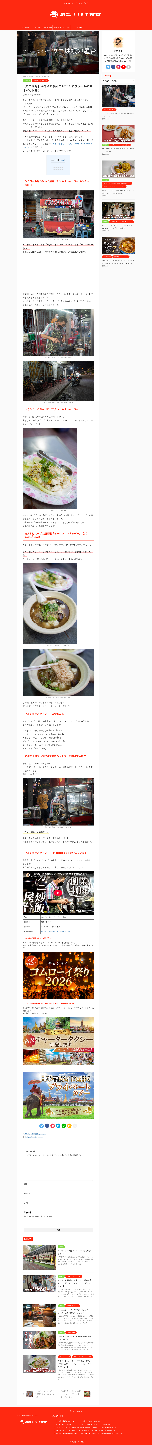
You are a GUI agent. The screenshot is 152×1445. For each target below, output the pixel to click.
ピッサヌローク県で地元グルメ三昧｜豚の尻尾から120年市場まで (77, 1427)
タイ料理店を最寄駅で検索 (43, 27)
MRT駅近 (27, 1134)
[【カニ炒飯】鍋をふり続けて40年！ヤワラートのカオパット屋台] (58, 1126)
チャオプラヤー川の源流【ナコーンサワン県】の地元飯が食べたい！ (78, 1424)
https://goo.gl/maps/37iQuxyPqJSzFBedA (56, 931)
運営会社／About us (76, 1411)
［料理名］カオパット (38, 1134)
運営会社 (79, 27)
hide (62, 159)
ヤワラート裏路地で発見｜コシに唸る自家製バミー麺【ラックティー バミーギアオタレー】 (74, 1283)
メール (27, 1193)
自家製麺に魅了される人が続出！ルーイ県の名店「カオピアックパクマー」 (80, 1430)
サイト (26, 1203)
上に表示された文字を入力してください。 (38, 1216)
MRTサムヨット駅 (30, 1137)
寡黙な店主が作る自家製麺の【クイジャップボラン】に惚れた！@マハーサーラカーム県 (85, 1433)
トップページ (26, 27)
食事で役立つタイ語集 (61, 27)
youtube (40, 1137)
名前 (26, 1184)
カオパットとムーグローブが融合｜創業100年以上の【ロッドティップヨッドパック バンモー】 (74, 1363)
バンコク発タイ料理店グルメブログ (27, 1415)
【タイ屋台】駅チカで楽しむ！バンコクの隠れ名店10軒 (74, 1421)
